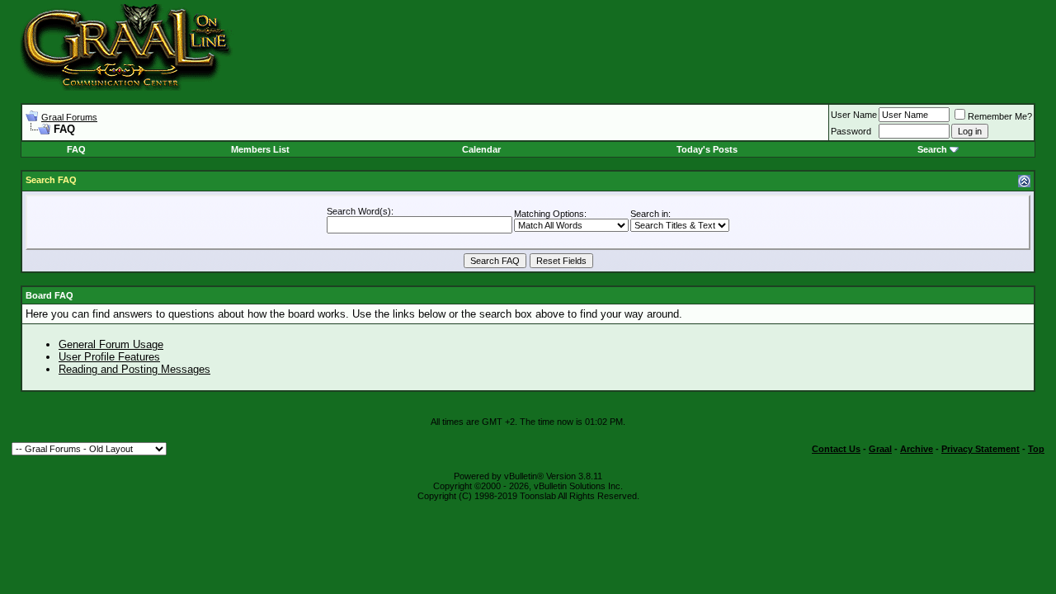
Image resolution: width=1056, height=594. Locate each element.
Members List (260, 149)
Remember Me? (1000, 116)
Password (851, 131)
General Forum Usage (111, 344)
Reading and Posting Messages (134, 369)
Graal (880, 449)
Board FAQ (49, 295)
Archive (916, 449)
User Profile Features (109, 357)
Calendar (481, 149)
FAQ (76, 149)
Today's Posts (707, 149)
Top (1036, 449)
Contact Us (836, 449)
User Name (854, 115)
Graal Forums (69, 117)
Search (932, 149)
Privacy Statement (980, 449)
